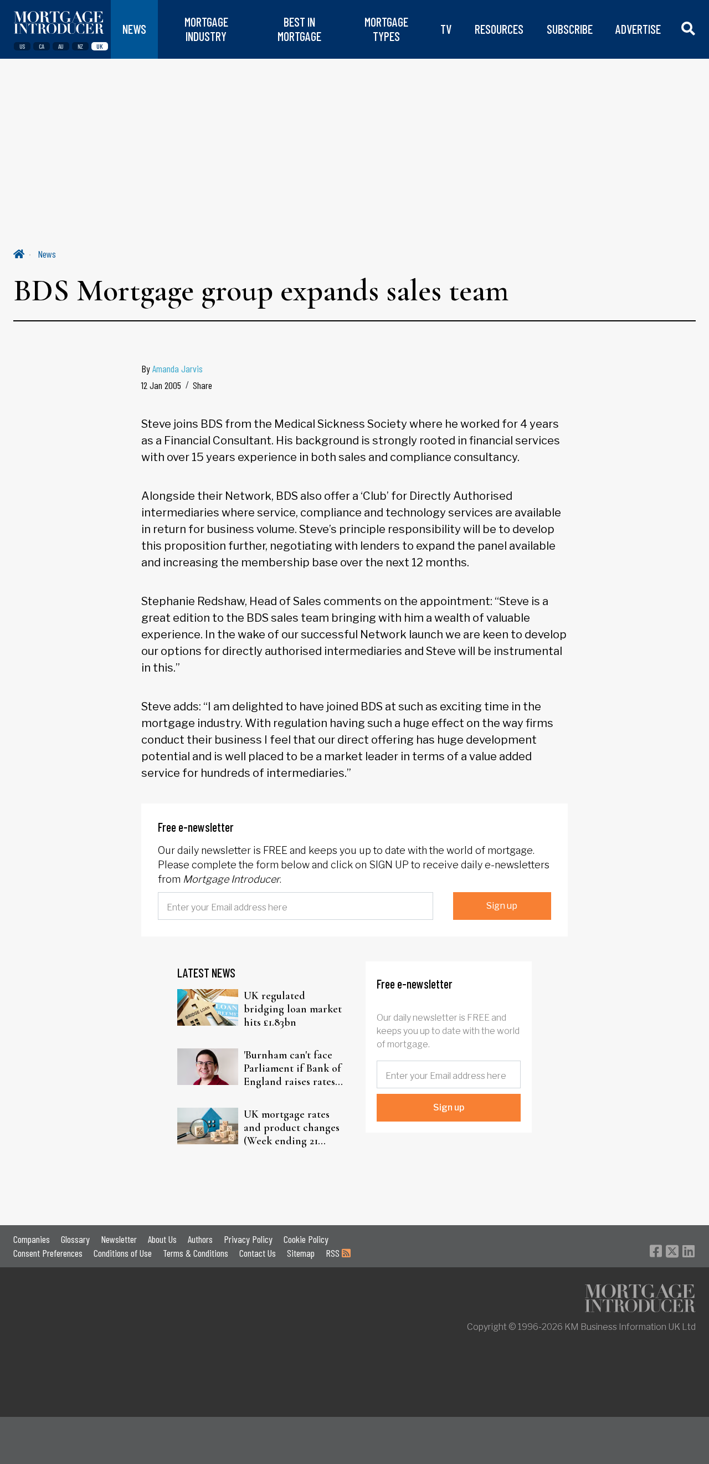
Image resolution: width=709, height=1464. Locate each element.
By (172, 368)
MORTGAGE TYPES (386, 29)
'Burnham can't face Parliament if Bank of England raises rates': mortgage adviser (292, 1068)
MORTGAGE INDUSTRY (206, 29)
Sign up (501, 905)
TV (445, 29)
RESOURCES (499, 29)
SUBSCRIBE (570, 29)
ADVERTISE (638, 29)
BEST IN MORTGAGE (299, 29)
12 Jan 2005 (161, 385)
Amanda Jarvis (177, 368)
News (47, 254)
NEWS (134, 29)
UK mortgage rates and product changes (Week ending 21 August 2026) (292, 1128)
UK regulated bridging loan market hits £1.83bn (293, 1009)
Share (202, 385)
